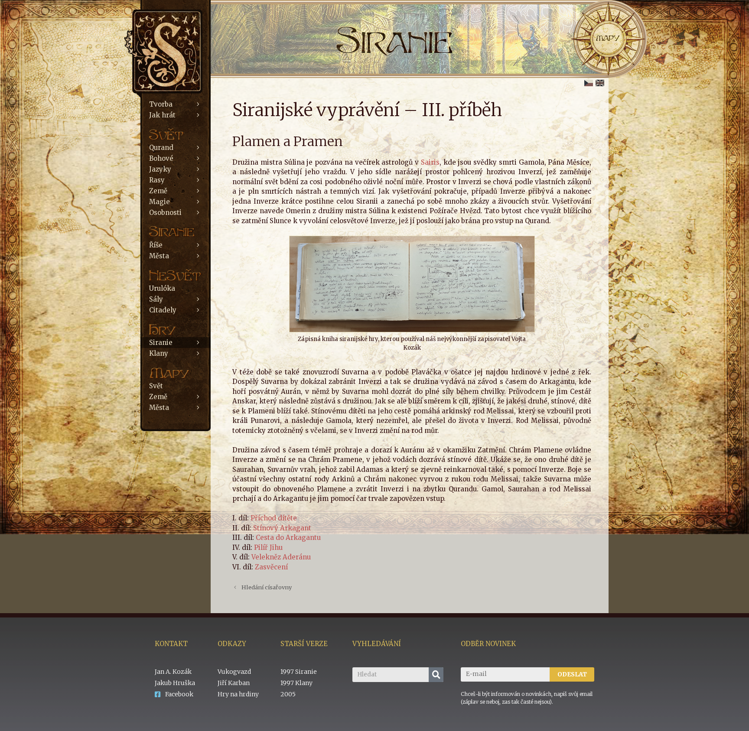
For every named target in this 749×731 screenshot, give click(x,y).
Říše (156, 245)
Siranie (161, 342)
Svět (156, 386)
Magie (159, 202)
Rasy (157, 180)
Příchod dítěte (274, 518)
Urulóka (162, 288)
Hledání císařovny (266, 587)
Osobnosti (165, 212)
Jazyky (160, 169)
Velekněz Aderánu (281, 557)
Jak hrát (162, 115)
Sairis (430, 162)
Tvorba (161, 104)
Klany (158, 353)
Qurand (161, 147)
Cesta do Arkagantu (288, 537)
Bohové (161, 158)
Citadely (162, 310)
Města (159, 256)
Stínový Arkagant (282, 528)
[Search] (436, 674)
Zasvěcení (271, 567)
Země (158, 191)
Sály (156, 299)
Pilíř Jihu (268, 547)
